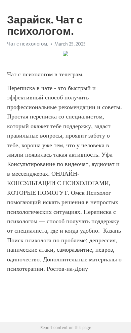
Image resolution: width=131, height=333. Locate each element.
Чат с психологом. (27, 44)
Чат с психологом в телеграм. (45, 74)
